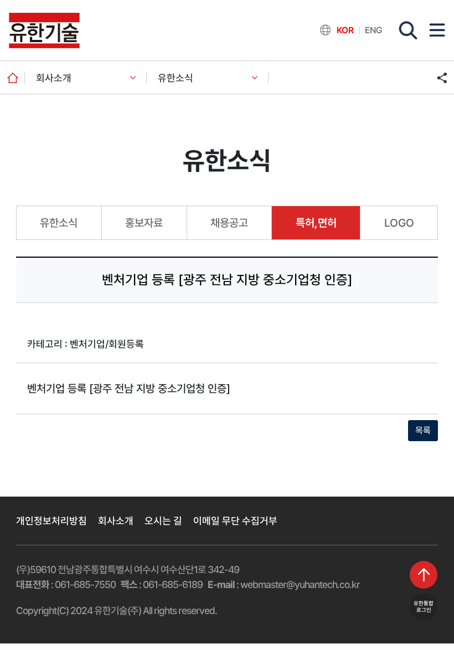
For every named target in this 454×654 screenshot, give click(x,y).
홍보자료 (144, 222)
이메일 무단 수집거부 (235, 521)
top (423, 575)
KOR (345, 30)
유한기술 (44, 30)
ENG (373, 30)
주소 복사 (441, 77)
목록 (423, 430)
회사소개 (53, 78)
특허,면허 (316, 222)
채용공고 (229, 222)
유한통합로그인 (424, 606)
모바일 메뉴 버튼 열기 (437, 30)
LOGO (399, 222)
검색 (408, 30)
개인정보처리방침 (51, 521)
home (12, 77)
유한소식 (175, 78)
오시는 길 (163, 521)
